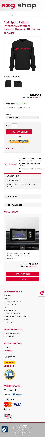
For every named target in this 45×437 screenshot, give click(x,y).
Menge (8, 126)
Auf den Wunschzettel (14, 149)
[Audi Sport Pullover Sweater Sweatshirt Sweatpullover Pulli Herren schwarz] (8, 83)
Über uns (7, 295)
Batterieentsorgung (12, 322)
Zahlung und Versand (12, 301)
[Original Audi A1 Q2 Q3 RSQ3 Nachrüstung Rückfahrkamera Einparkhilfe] (22, 233)
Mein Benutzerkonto (12, 333)
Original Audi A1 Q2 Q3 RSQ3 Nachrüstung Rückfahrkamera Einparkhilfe (19, 255)
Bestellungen (9, 336)
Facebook (10, 347)
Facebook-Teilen (33, 148)
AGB (5, 307)
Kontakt (7, 298)
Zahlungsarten (10, 304)
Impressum (8, 319)
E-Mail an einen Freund (28, 148)
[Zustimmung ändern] (5, 429)
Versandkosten (37, 97)
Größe (8, 114)
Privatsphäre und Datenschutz (16, 316)
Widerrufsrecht (10, 310)
